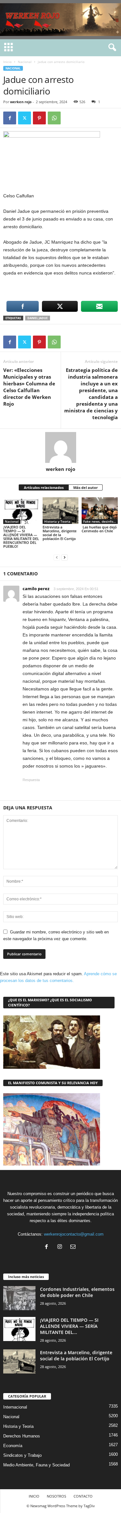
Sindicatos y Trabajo (22, 1455)
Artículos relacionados (44, 487)
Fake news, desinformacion (100, 521)
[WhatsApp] (54, 118)
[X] (24, 118)
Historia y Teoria (57, 521)
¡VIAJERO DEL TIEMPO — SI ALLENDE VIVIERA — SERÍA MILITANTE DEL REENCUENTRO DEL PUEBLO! (21, 537)
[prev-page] (57, 557)
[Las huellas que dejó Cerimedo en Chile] (100, 510)
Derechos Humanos (21, 1436)
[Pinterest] (39, 118)
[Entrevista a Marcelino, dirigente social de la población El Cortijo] (61, 510)
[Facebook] (9, 118)
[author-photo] (60, 447)
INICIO (34, 1496)
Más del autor (85, 487)
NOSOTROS (56, 1496)
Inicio (7, 61)
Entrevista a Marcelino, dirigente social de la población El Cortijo (59, 533)
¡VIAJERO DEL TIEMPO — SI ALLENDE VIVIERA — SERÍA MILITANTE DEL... (69, 1326)
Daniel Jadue (37, 318)
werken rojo (21, 101)
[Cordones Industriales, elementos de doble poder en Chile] (19, 1298)
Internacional (15, 1407)
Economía (12, 1445)
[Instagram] (61, 1247)
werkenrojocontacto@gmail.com (74, 1234)
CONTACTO (83, 1496)
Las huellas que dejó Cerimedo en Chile (99, 529)
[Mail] (74, 1247)
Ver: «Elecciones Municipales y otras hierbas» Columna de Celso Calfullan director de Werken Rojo (29, 387)
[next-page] (64, 557)
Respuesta (31, 780)
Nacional (25, 61)
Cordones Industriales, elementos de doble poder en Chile (77, 1292)
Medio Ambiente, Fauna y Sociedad (36, 1465)
